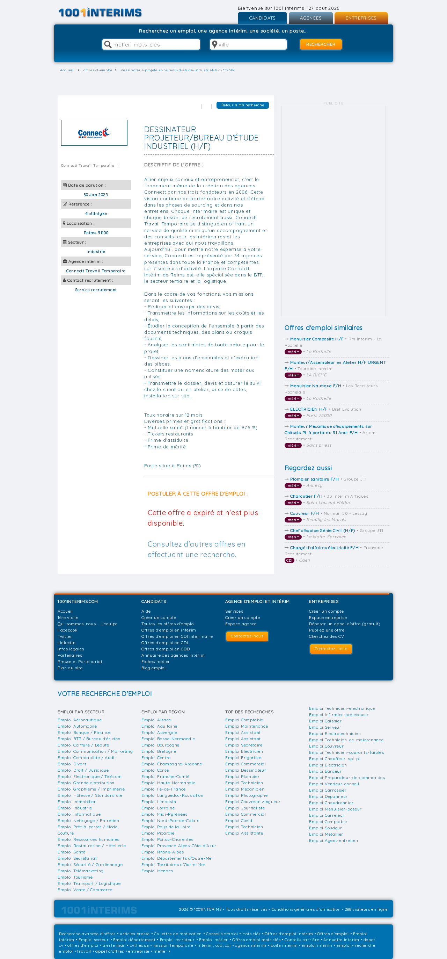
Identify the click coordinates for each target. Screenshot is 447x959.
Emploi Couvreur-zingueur (253, 801)
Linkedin (67, 642)
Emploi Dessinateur (245, 770)
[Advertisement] (333, 211)
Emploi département (134, 939)
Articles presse (135, 933)
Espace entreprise (328, 617)
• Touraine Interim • (335, 368)
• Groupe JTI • (326, 482)
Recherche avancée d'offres (87, 933)
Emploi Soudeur (325, 827)
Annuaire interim (341, 939)
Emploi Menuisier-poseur (335, 809)
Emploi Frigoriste (243, 757)
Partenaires (70, 655)
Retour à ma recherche (242, 105)
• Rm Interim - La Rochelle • (333, 345)
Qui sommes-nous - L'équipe (88, 623)
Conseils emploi (222, 933)
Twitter (65, 636)
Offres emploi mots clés (256, 939)
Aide (146, 611)
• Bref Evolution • (323, 412)
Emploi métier (213, 939)
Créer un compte (158, 617)
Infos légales (71, 648)
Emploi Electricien (244, 751)
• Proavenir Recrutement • (334, 554)
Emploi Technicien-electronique (342, 708)
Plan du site (70, 667)
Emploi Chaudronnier (331, 802)
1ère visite (68, 617)
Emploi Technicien (244, 782)
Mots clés (251, 933)
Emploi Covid (238, 820)
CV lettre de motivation (178, 933)
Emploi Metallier (326, 834)
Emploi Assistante (244, 833)
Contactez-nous (247, 636)
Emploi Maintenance (246, 726)
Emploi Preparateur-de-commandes (347, 777)
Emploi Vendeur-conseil (334, 783)
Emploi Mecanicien (245, 789)
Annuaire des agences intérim (173, 655)
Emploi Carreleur (327, 815)
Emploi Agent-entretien (333, 840)
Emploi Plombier (242, 776)
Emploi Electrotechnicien (335, 733)
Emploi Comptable (244, 719)
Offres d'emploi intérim (289, 933)
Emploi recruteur (177, 939)
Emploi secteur (94, 939)
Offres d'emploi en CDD (165, 648)
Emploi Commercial (245, 763)
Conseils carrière (302, 939)
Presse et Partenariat (80, 661)
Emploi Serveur (325, 727)
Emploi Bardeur (325, 771)
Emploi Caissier (325, 720)
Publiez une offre (327, 630)
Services (234, 611)
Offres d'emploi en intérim (168, 630)
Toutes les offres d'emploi (168, 623)
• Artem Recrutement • (330, 436)
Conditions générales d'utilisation (306, 909)
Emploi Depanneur (328, 796)
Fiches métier (155, 661)
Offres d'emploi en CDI (164, 642)
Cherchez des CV (326, 636)
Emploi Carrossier (328, 790)
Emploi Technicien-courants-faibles (346, 752)
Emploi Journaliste (245, 807)
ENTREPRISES (361, 18)
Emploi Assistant (243, 732)
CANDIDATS (262, 18)
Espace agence (241, 623)
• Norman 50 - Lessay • (326, 516)
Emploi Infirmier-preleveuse (338, 714)
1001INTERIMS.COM (78, 601)
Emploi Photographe (246, 795)
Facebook (68, 630)
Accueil (65, 611)
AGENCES (311, 18)
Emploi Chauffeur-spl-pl (334, 758)
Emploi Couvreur (326, 746)
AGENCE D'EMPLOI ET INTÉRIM (257, 601)
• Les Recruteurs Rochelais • (331, 392)
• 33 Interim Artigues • (327, 499)
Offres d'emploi (333, 933)
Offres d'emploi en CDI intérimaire (177, 636)
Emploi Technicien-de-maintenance (346, 739)
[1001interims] (107, 12)
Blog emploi (153, 667)
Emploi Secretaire (244, 745)
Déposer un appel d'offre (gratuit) (345, 623)
